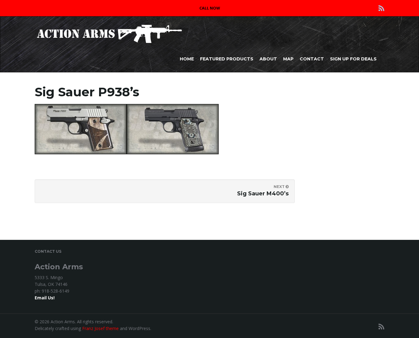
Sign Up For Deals (353, 59)
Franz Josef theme (100, 328)
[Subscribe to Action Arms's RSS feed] (381, 8)
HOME (187, 59)
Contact (312, 59)
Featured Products (226, 59)
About (268, 59)
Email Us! (45, 298)
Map (288, 59)
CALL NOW (209, 8)
